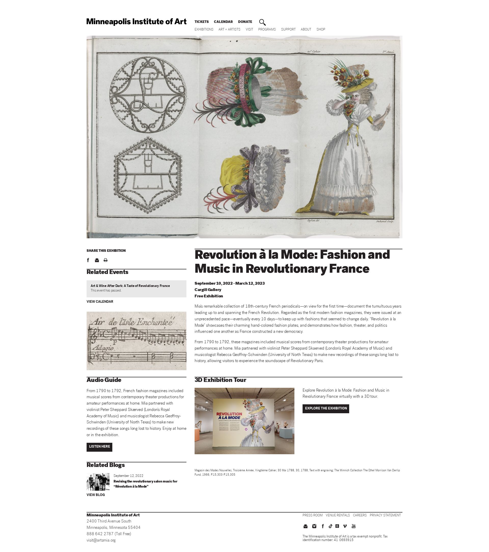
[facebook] (88, 261)
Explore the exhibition (326, 408)
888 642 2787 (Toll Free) (109, 534)
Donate (245, 22)
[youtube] (354, 527)
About (306, 30)
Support (288, 30)
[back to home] (136, 22)
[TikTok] (330, 526)
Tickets (202, 22)
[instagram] (314, 527)
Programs (267, 30)
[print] (105, 261)
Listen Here (99, 447)
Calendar (223, 22)
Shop (321, 30)
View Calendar (100, 302)
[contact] (97, 261)
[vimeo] (345, 527)
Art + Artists (229, 30)
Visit (249, 30)
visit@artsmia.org (101, 541)
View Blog (96, 495)
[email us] (305, 527)
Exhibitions (204, 30)
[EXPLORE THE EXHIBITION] (327, 413)
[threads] (337, 526)
